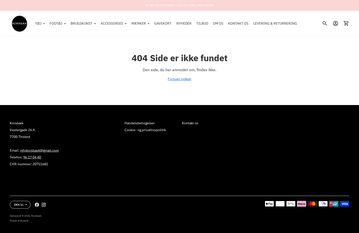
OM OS (218, 23)
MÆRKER (138, 23)
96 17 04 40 (32, 157)
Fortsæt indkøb (179, 79)
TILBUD (202, 23)
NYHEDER (183, 23)
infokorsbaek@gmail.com (39, 150)
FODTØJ (56, 23)
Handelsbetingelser (140, 123)
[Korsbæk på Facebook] (36, 204)
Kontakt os (190, 123)
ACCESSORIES (112, 23)
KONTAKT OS (238, 23)
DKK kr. (19, 204)
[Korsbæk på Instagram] (43, 204)
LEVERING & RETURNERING (275, 23)
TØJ (38, 23)
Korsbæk (36, 215)
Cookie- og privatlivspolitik (145, 130)
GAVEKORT (162, 23)
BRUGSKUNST (81, 23)
